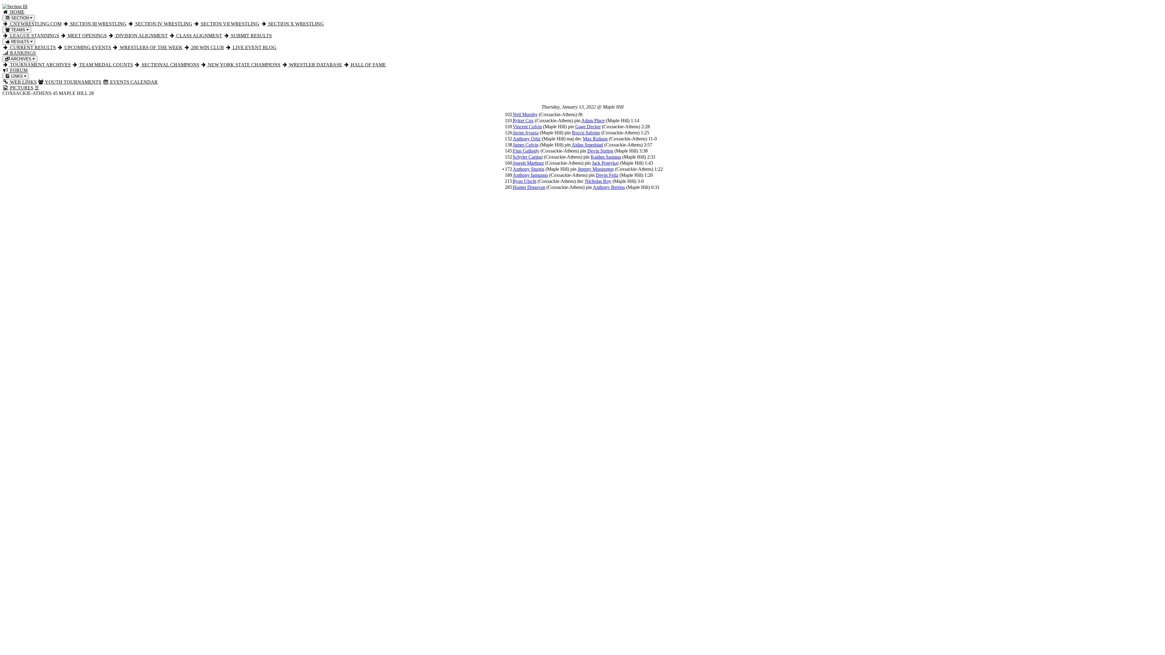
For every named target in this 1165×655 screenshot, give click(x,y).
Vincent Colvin (527, 126)
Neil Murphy (525, 114)
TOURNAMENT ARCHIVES (40, 64)
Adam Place (593, 120)
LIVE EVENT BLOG (253, 47)
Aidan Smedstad (587, 144)
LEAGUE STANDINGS (34, 35)
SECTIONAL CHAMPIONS (169, 64)
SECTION (20, 18)
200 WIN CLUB (207, 47)
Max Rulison (595, 138)
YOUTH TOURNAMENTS (72, 82)
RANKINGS (22, 52)
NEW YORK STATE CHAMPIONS (243, 64)
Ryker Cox (523, 120)
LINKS (17, 76)
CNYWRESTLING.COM (35, 23)
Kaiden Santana (606, 157)
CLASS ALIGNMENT (198, 35)
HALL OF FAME (368, 64)
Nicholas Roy (598, 181)
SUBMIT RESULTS (251, 35)
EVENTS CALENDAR (133, 82)
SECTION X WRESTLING (295, 23)
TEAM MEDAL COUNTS (105, 64)
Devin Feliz (607, 175)
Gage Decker (588, 126)
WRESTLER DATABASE (315, 64)
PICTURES (21, 87)
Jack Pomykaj (605, 163)
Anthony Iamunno (530, 175)
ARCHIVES (21, 59)
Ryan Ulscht (524, 181)
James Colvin (526, 144)
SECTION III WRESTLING (98, 23)
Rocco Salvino (586, 132)
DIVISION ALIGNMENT (141, 35)
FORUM (18, 70)
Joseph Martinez (528, 163)
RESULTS (20, 41)
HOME (17, 12)
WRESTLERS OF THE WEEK (151, 47)
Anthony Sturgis (528, 169)
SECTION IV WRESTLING (163, 23)
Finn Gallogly (526, 150)
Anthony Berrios (609, 187)
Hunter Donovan (529, 187)
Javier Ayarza (526, 132)
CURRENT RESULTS (32, 47)
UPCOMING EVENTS (87, 47)
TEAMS (18, 30)
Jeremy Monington (596, 169)
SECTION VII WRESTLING (229, 23)
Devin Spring (600, 150)
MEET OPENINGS (86, 35)
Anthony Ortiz (527, 138)
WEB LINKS (23, 82)
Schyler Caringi (528, 157)
